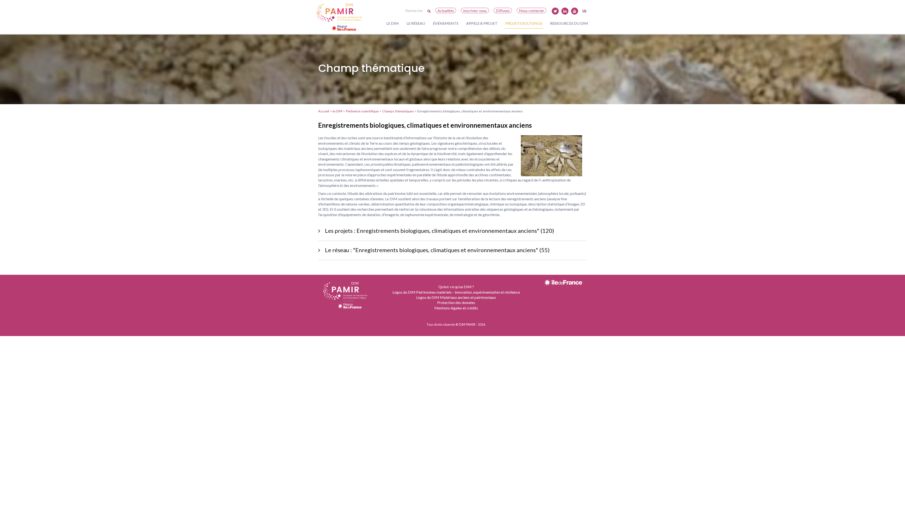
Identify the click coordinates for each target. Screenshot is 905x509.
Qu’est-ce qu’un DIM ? (456, 286)
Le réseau (416, 23)
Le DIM (392, 23)
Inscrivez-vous (475, 10)
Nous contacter (531, 10)
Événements (445, 23)
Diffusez (503, 10)
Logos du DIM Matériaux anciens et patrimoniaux (456, 297)
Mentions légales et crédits (456, 308)
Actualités (445, 10)
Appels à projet (482, 23)
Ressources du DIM (569, 23)
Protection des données (456, 302)
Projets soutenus (523, 23)
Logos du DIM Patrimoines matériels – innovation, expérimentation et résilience (456, 292)
